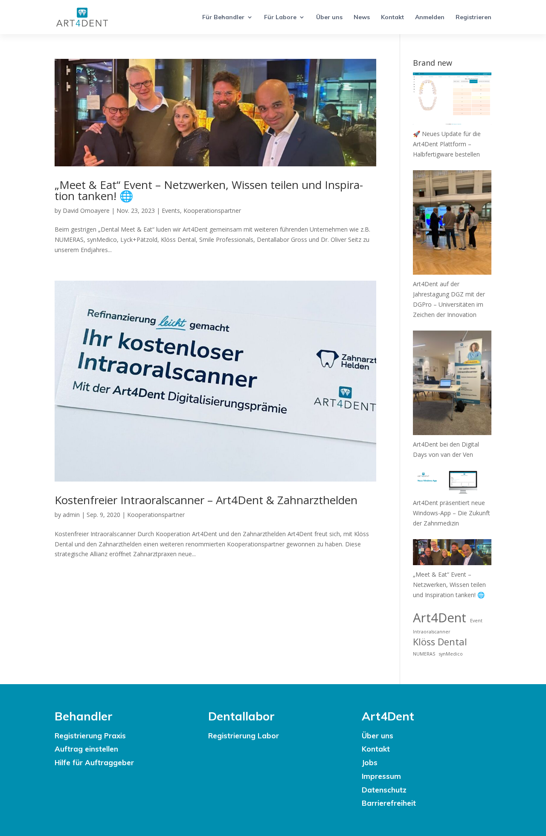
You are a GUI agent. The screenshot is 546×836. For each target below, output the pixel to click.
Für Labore (280, 17)
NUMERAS (424, 654)
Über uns (329, 17)
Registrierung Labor (243, 735)
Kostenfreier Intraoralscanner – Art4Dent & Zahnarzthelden (206, 500)
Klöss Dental (440, 642)
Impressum (381, 776)
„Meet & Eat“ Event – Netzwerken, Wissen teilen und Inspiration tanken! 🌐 (209, 190)
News (362, 17)
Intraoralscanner (431, 632)
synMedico (451, 654)
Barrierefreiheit (389, 802)
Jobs (370, 762)
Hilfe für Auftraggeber (94, 762)
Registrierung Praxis (90, 735)
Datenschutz (384, 789)
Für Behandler (223, 17)
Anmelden (429, 17)
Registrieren (473, 17)
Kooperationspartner (212, 210)
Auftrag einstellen (86, 748)
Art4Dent (439, 618)
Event (476, 621)
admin (71, 515)
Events (171, 210)
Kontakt (392, 17)
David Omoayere (86, 210)
